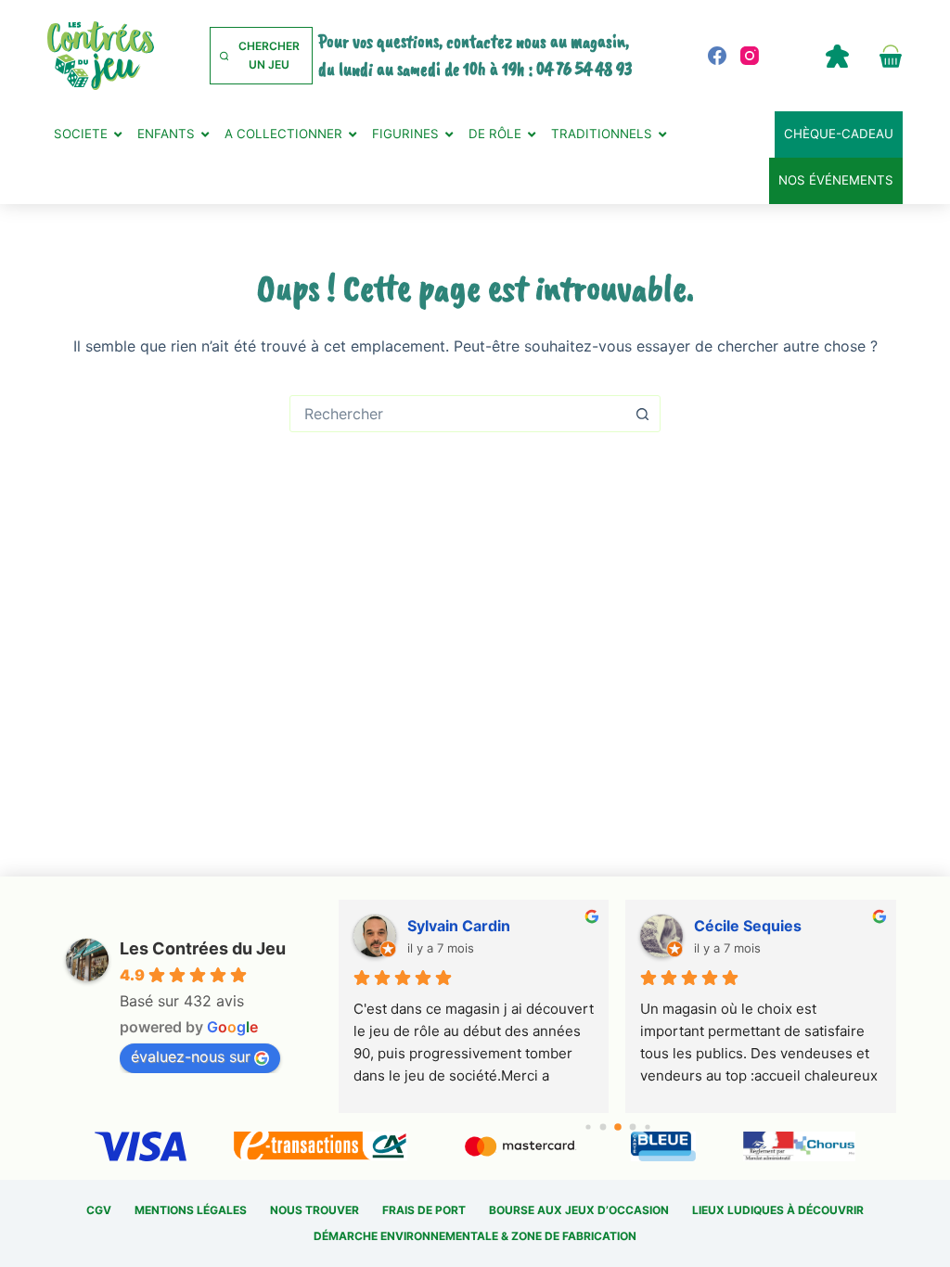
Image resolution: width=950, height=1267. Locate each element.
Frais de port (424, 1210)
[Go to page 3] (632, 1126)
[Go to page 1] (602, 1126)
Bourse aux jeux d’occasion (579, 1210)
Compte (838, 55)
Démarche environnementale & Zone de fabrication (475, 1236)
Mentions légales (191, 1210)
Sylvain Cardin (458, 925)
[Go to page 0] (587, 1126)
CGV (98, 1210)
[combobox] (457, 413)
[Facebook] (717, 55)
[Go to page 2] (618, 1127)
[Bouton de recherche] (642, 413)
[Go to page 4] (647, 1126)
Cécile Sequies (748, 925)
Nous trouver (314, 1210)
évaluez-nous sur (190, 1056)
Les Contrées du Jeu (203, 948)
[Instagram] (749, 55)
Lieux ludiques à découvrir (778, 1210)
